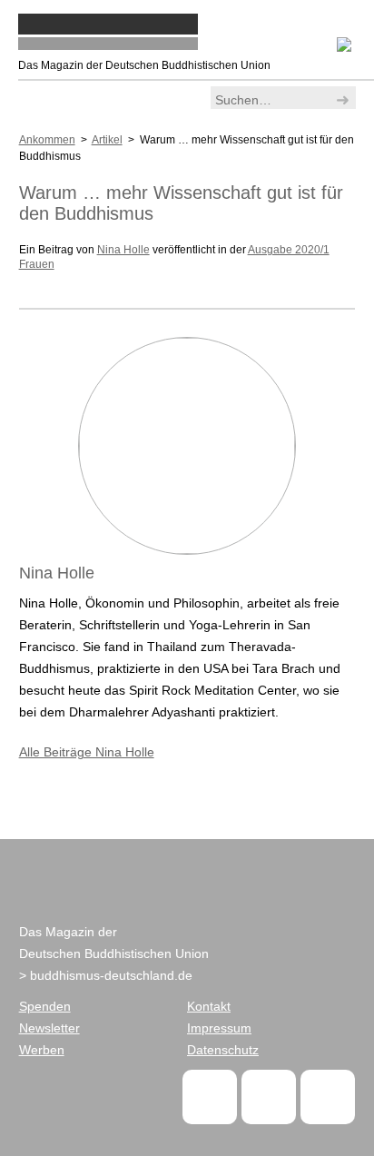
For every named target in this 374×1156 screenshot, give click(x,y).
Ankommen (47, 139)
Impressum (219, 1028)
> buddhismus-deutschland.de (105, 975)
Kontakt (209, 1006)
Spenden (45, 1006)
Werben (41, 1049)
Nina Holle (123, 249)
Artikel (107, 139)
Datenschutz (223, 1049)
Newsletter (49, 1028)
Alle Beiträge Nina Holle (86, 752)
